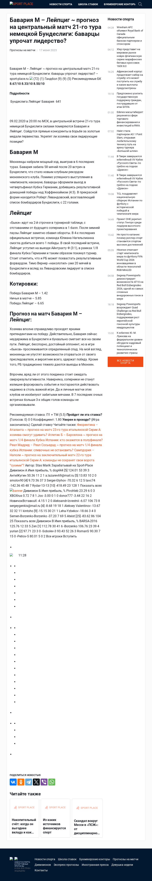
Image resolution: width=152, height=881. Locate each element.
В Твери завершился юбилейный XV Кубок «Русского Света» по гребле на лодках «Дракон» (130, 163)
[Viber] (44, 782)
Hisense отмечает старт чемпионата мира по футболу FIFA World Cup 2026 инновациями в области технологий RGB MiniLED (129, 259)
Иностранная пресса (95, 864)
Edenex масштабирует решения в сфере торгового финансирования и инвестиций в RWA (130, 119)
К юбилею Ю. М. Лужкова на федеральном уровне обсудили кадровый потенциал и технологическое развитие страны (129, 342)
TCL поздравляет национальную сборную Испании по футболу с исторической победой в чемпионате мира (129, 203)
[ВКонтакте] (13, 782)
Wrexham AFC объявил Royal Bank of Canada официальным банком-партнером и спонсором (130, 35)
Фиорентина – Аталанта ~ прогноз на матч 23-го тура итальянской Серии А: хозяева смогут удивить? (55, 430)
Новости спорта (60, 4)
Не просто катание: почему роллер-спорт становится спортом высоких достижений (130, 239)
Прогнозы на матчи (22, 50)
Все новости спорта (125, 361)
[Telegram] (28, 782)
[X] (36, 782)
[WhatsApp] (51, 782)
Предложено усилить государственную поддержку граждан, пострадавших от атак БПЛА (130, 100)
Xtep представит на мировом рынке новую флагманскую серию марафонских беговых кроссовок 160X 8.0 (129, 57)
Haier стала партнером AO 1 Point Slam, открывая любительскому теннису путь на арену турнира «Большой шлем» (129, 140)
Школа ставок (88, 4)
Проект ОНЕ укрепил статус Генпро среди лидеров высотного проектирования (129, 224)
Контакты (41, 870)
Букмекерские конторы (120, 4)
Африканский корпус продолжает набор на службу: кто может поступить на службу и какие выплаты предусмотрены (130, 80)
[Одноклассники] (20, 782)
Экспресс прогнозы (66, 864)
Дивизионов (43, 864)
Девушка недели (122, 864)
